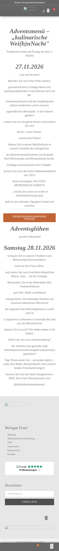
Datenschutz (13, 450)
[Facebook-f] (9, 518)
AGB (9, 442)
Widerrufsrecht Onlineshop (21, 438)
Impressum (13, 446)
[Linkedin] (18, 518)
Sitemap (11, 434)
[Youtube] (37, 518)
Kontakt (11, 454)
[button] (4, 10)
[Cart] (53, 10)
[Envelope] (46, 518)
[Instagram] (27, 518)
